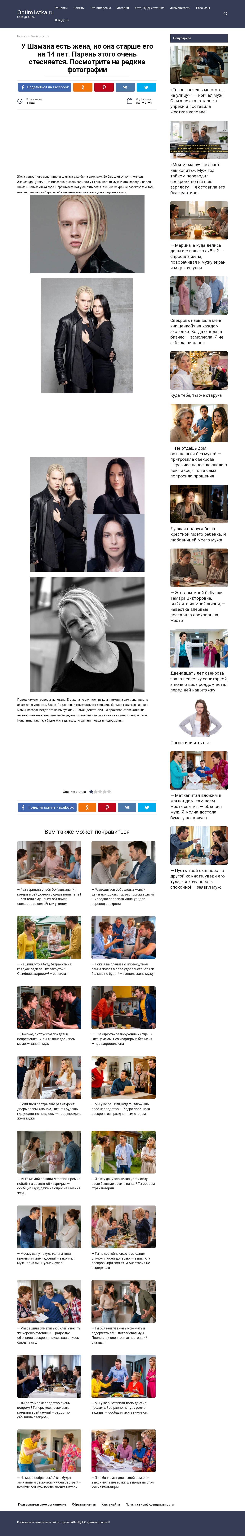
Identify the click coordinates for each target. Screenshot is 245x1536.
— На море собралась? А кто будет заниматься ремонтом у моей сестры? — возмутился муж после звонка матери (49, 1482)
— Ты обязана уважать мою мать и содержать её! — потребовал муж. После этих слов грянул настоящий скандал (119, 1335)
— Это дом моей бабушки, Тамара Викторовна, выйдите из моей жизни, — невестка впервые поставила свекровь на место (197, 606)
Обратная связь (84, 1504)
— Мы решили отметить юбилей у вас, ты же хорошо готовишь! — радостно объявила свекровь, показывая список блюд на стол (49, 1335)
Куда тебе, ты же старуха (196, 395)
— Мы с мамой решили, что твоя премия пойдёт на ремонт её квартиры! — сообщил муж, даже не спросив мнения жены (48, 1186)
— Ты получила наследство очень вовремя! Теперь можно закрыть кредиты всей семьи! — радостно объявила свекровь (43, 1410)
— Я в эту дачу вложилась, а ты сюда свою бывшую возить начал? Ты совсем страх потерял (123, 1183)
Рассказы (203, 8)
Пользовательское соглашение (42, 1504)
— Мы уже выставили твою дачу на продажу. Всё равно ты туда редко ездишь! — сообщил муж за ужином (119, 1407)
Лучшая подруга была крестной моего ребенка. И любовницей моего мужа (198, 534)
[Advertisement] (87, 142)
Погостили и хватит (190, 742)
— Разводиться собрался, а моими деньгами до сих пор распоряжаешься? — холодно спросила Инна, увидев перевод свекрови (122, 897)
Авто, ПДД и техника (149, 8)
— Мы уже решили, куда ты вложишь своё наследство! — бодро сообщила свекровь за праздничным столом (120, 1108)
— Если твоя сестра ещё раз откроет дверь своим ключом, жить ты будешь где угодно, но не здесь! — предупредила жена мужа (49, 1111)
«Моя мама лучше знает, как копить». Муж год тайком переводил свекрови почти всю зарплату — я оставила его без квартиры (197, 178)
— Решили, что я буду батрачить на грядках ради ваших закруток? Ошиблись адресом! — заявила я (44, 969)
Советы (79, 8)
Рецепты (61, 8)
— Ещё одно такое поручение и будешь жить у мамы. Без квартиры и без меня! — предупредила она (122, 1039)
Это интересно (100, 8)
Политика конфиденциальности (150, 1504)
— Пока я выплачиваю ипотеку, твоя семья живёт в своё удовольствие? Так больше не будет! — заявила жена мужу (122, 969)
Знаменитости (180, 8)
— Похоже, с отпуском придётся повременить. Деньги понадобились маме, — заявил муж (46, 1039)
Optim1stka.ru (35, 12)
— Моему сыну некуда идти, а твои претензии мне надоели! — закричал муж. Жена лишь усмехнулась (45, 1258)
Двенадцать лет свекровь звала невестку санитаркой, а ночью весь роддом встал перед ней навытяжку (199, 681)
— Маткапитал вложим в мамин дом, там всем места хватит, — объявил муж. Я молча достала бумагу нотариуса (196, 806)
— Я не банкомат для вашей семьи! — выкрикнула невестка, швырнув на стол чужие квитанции (122, 1482)
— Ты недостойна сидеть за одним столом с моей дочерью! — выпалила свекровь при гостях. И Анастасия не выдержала (120, 1261)
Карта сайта (111, 1504)
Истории (123, 8)
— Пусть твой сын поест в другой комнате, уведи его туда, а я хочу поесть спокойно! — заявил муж (197, 879)
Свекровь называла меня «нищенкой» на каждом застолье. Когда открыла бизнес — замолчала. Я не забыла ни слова (196, 331)
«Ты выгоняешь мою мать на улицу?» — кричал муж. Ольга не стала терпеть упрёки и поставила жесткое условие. (197, 101)
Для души (62, 20)
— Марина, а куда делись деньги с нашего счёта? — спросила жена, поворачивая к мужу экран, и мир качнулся (198, 256)
